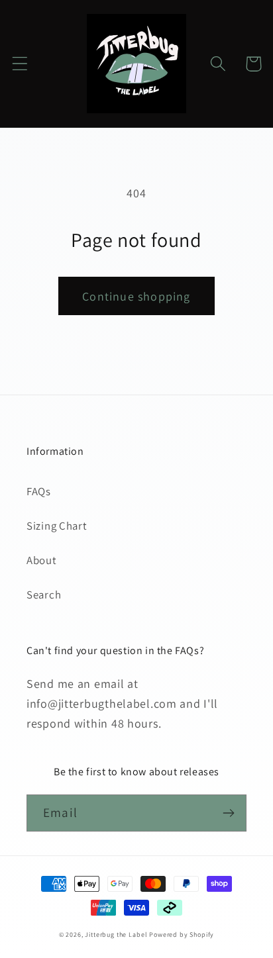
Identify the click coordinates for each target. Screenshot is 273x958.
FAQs (39, 491)
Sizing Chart (57, 525)
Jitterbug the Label (116, 934)
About (42, 560)
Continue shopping (136, 296)
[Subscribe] (228, 813)
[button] (20, 63)
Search (44, 594)
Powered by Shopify (181, 934)
